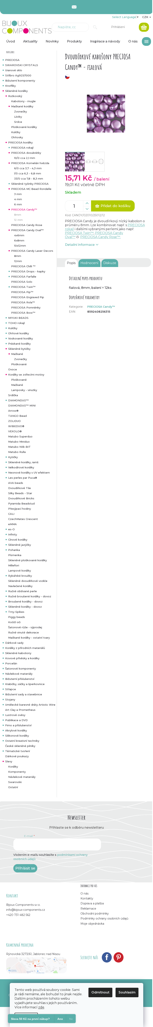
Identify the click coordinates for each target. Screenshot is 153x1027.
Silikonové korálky (17, 735)
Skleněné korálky (16, 90)
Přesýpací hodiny (19, 508)
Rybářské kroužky (20, 575)
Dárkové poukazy (17, 756)
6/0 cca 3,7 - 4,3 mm (28, 168)
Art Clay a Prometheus (20, 709)
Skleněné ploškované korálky (27, 560)
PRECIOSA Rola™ (23, 302)
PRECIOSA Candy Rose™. (100, 237)
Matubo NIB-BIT (19, 446)
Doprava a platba (92, 903)
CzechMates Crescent (23, 519)
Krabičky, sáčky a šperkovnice (25, 684)
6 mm (18, 204)
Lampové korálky (19, 570)
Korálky (13, 766)
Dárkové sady (14, 642)
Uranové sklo (13, 70)
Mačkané (17, 353)
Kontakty (86, 898)
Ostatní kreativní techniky (22, 740)
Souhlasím (127, 992)
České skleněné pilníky (20, 745)
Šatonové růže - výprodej (25, 627)
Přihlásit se (25, 868)
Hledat (95, 27)
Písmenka (14, 555)
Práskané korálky (19, 343)
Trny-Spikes (16, 611)
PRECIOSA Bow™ (23, 312)
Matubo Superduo (20, 436)
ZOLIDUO (14, 421)
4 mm (18, 199)
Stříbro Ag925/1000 (18, 75)
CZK (145, 17)
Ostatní (13, 787)
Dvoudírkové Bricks (21, 498)
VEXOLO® (15, 431)
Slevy (8, 761)
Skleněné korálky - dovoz (25, 606)
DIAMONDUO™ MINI (22, 405)
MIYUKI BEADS (18, 317)
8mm (17, 214)
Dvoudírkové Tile (19, 488)
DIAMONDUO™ (18, 400)
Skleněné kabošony (18, 653)
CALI (11, 513)
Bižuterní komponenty (20, 80)
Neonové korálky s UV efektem (29, 472)
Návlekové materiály (18, 673)
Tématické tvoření (17, 751)
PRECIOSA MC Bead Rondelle (31, 188)
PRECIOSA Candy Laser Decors (32, 250)
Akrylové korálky (16, 730)
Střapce (10, 689)
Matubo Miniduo (19, 441)
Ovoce (12, 369)
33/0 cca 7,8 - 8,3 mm (28, 178)
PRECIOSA (12, 59)
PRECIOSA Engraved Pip (27, 297)
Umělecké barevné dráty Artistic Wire (30, 704)
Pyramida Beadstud (21, 503)
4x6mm (19, 235)
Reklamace (88, 908)
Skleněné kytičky (19, 348)
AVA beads (15, 482)
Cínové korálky (17, 539)
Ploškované (19, 364)
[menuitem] (10, 41)
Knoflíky (10, 85)
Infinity (12, 534)
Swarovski (15, 782)
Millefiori (13, 565)
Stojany (10, 699)
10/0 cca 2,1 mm (24, 157)
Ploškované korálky (24, 127)
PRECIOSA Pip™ (22, 292)
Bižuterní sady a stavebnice (23, 694)
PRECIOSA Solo (21, 281)
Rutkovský (15, 96)
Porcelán (11, 663)
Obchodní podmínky (94, 913)
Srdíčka (13, 395)
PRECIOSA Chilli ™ (23, 266)
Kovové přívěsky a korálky (22, 658)
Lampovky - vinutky (24, 390)
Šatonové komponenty (20, 668)
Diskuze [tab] (109, 263)
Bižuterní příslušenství (19, 678)
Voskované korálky (20, 338)
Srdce (18, 121)
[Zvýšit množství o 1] (87, 203)
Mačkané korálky (22, 106)
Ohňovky (17, 137)
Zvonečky (20, 111)
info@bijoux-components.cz (25, 910)
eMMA (12, 524)
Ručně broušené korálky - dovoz (29, 596)
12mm (18, 261)
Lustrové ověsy (15, 715)
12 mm (18, 219)
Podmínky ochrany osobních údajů (104, 918)
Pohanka (14, 549)
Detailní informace (80, 245)
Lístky (18, 116)
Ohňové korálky (18, 333)
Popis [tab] (71, 263)
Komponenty (17, 771)
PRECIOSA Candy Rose (26, 225)
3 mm (18, 194)
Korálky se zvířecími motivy (26, 374)
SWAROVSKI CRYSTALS (21, 65)
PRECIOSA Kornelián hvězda (30, 163)
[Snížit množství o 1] (87, 209)
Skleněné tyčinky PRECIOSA (30, 183)
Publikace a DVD (16, 720)
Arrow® (13, 410)
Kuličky (15, 132)
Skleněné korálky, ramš (23, 462)
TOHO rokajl (16, 323)
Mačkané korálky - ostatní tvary (29, 637)
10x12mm (20, 245)
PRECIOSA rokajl (22, 147)
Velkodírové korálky (21, 467)
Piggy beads (16, 617)
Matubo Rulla (17, 451)
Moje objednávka (92, 923)
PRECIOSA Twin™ (23, 286)
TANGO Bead (17, 415)
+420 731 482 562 (18, 915)
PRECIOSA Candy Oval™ (27, 230)
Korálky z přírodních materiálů (25, 647)
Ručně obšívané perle (22, 591)
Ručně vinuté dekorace (23, 632)
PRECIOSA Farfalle (23, 276)
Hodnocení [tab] (89, 263)
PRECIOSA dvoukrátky (26, 152)
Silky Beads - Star (20, 493)
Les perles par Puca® (22, 477)
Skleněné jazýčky (19, 544)
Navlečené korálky (20, 586)
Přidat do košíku (115, 206)
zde (41, 1007)
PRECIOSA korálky (20, 142)
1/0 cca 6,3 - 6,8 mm (27, 173)
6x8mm (19, 240)
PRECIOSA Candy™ (24, 209)
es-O (11, 529)
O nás (84, 893)
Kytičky (13, 457)
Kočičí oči (14, 622)
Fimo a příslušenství (18, 725)
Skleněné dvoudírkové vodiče (27, 580)
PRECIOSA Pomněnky (25, 307)
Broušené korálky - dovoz (25, 601)
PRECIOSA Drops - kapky (28, 271)
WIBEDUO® (16, 426)
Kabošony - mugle (23, 101)
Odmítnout (100, 992)
